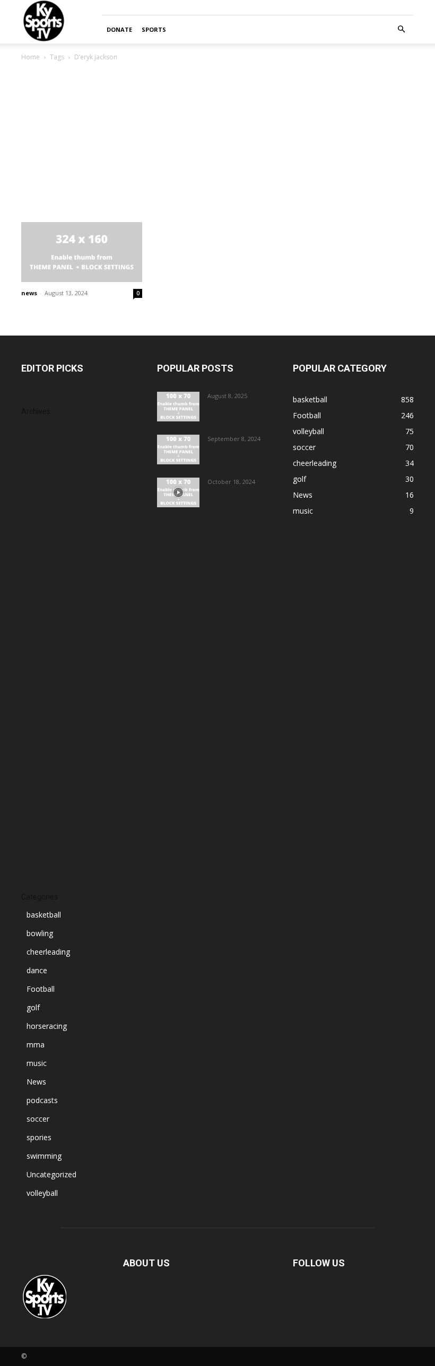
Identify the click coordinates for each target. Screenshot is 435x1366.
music (37, 1063)
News (36, 1082)
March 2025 (41, 699)
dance (37, 970)
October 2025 (44, 588)
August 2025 (42, 620)
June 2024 (38, 843)
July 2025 (36, 636)
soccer (38, 1119)
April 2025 (38, 683)
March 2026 (41, 509)
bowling (40, 933)
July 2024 (36, 827)
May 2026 (38, 477)
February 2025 (46, 715)
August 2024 (42, 811)
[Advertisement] (217, 142)
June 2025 (38, 652)
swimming (44, 1156)
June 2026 (38, 461)
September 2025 (49, 604)
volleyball (42, 1193)
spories (39, 1137)
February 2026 (46, 524)
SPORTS (154, 29)
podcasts (42, 1100)
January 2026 (43, 540)
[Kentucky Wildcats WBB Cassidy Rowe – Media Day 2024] (178, 492)
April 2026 (38, 493)
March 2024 (41, 858)
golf (33, 1007)
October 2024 (44, 779)
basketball (44, 915)
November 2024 (49, 763)
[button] (401, 29)
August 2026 (42, 429)
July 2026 (36, 445)
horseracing (47, 1026)
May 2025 (38, 668)
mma (36, 1044)
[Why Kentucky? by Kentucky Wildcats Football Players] (178, 406)
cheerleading (48, 952)
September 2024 (49, 795)
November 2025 (49, 572)
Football (41, 989)
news (29, 293)
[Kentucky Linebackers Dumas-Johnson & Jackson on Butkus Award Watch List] (81, 252)
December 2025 (48, 556)
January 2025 (43, 731)
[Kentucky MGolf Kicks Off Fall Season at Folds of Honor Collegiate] (178, 449)
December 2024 (48, 747)
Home (30, 56)
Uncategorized (51, 1174)
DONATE (119, 29)
